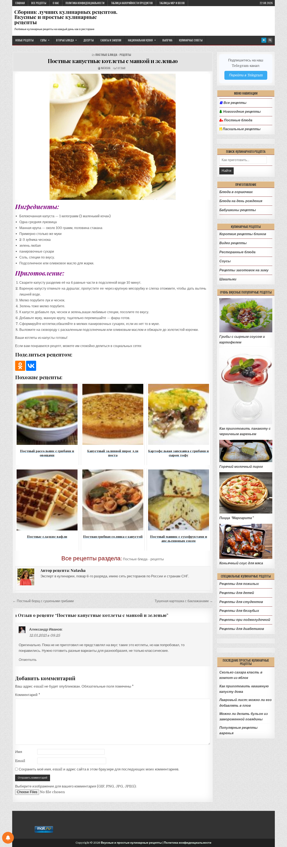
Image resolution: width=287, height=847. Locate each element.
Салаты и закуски (110, 40)
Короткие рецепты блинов (242, 234)
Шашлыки (227, 279)
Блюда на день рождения (240, 201)
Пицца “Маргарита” (236, 518)
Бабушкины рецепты (237, 210)
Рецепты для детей (236, 593)
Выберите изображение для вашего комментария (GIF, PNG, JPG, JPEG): (76, 786)
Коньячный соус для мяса (241, 563)
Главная (20, 3)
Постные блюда (237, 120)
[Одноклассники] (20, 366)
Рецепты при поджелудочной (244, 620)
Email (20, 761)
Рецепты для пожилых (239, 584)
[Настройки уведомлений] (8, 838)
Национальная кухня (140, 40)
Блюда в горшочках (236, 192)
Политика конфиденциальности (85, 3)
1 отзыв (120, 68)
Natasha (105, 68)
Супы (43, 40)
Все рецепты (38, 3)
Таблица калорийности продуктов (132, 3)
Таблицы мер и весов (172, 3)
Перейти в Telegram (246, 75)
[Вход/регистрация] (263, 40)
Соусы (225, 261)
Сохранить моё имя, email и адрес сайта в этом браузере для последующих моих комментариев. (99, 769)
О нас (56, 3)
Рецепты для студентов (241, 602)
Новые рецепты (24, 40)
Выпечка (167, 40)
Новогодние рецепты (241, 112)
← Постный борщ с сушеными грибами (43, 601)
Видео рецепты (233, 243)
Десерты (88, 40)
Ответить (28, 660)
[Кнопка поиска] (270, 40)
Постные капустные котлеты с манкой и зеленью (113, 61)
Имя (18, 752)
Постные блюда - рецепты (113, 55)
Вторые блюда (65, 40)
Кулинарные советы (191, 40)
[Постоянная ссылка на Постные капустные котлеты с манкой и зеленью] (112, 137)
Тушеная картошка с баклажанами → (184, 601)
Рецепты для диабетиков (241, 629)
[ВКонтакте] (31, 366)
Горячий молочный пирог (241, 467)
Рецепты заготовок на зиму (244, 270)
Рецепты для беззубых (239, 611)
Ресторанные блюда (237, 252)
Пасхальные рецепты (241, 129)
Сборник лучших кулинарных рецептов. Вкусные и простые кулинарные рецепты (65, 16)
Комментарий (27, 695)
